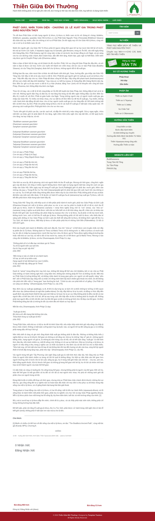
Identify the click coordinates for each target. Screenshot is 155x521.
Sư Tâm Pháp (112, 165)
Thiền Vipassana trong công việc (124, 142)
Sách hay (33, 20)
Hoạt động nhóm (100, 20)
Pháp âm (45, 20)
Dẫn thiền (124, 84)
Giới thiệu (117, 20)
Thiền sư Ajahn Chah (124, 96)
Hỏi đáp (124, 80)
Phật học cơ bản (61, 20)
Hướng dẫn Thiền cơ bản (124, 145)
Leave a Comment (65, 436)
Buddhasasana (113, 159)
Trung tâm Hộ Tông (115, 162)
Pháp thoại (124, 77)
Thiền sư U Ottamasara (123, 113)
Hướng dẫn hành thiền (25, 436)
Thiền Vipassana (81, 20)
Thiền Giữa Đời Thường (45, 6)
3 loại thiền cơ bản (123, 127)
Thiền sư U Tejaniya (124, 100)
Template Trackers (95, 515)
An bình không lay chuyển (123, 133)
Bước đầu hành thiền (124, 130)
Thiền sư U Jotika (124, 105)
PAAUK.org (111, 168)
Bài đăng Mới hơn (21, 505)
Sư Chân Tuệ (123, 109)
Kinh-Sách (36, 436)
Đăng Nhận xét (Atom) (29, 509)
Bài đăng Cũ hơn (94, 505)
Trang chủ (20, 20)
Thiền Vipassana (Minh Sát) (49, 436)
